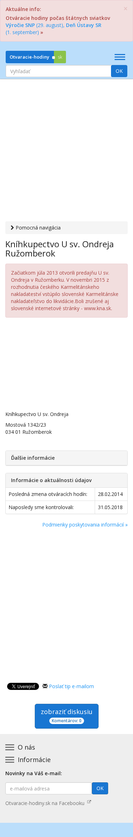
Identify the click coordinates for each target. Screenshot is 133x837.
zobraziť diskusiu (67, 715)
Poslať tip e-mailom (71, 686)
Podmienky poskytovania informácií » (85, 524)
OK (119, 71)
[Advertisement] (66, 151)
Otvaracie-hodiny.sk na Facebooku (46, 803)
